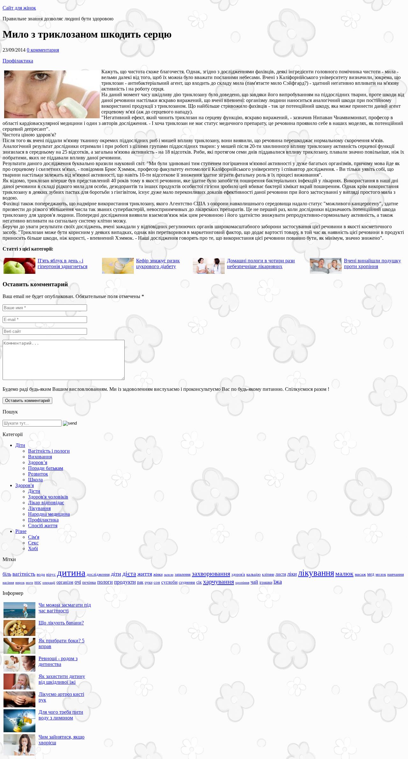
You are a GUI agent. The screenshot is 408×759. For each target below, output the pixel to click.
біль (7, 574)
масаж (360, 574)
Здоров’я (37, 462)
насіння (8, 582)
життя (144, 574)
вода (41, 574)
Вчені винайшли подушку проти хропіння (372, 263)
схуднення (187, 582)
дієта (129, 573)
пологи (105, 582)
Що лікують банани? (61, 622)
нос (37, 582)
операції (48, 582)
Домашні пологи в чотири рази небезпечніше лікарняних (261, 263)
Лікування (39, 508)
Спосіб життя (42, 525)
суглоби (169, 582)
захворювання (211, 573)
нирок (20, 582)
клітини (268, 574)
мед (370, 574)
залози (168, 574)
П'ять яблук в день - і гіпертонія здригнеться (62, 263)
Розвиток (38, 474)
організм (64, 582)
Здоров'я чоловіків (48, 497)
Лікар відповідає (46, 502)
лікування (316, 573)
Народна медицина (49, 514)
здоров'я (238, 574)
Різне (20, 531)
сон (157, 582)
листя (280, 574)
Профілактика (18, 60)
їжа (277, 581)
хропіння (242, 582)
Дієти (34, 491)
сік (199, 582)
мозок (380, 574)
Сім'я (33, 537)
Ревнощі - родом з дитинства (58, 661)
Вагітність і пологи (49, 451)
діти (116, 574)
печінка (89, 582)
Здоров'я (24, 485)
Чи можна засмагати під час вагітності (65, 607)
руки (148, 582)
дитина (71, 572)
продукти (125, 582)
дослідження (98, 574)
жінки (158, 574)
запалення (183, 574)
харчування (218, 581)
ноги (29, 582)
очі (78, 582)
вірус (51, 574)
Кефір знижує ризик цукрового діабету (158, 263)
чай (254, 582)
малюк (344, 573)
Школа (35, 479)
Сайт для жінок (19, 8)
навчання (395, 574)
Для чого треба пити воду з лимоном (61, 714)
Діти (20, 445)
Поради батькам (45, 468)
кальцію (253, 574)
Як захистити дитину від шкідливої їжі (62, 679)
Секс (33, 542)
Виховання (40, 456)
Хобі (33, 548)
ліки (292, 574)
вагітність (23, 574)
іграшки (265, 582)
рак (140, 582)
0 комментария (43, 50)
